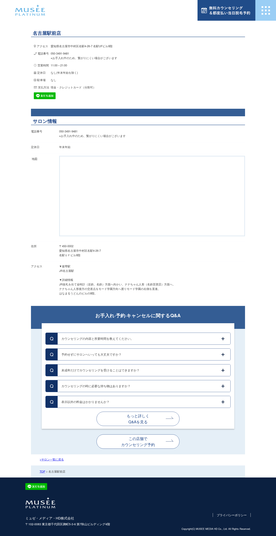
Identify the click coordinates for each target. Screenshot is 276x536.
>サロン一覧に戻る (52, 459)
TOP (42, 471)
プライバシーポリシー (232, 515)
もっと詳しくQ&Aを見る (138, 418)
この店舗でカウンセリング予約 (138, 441)
